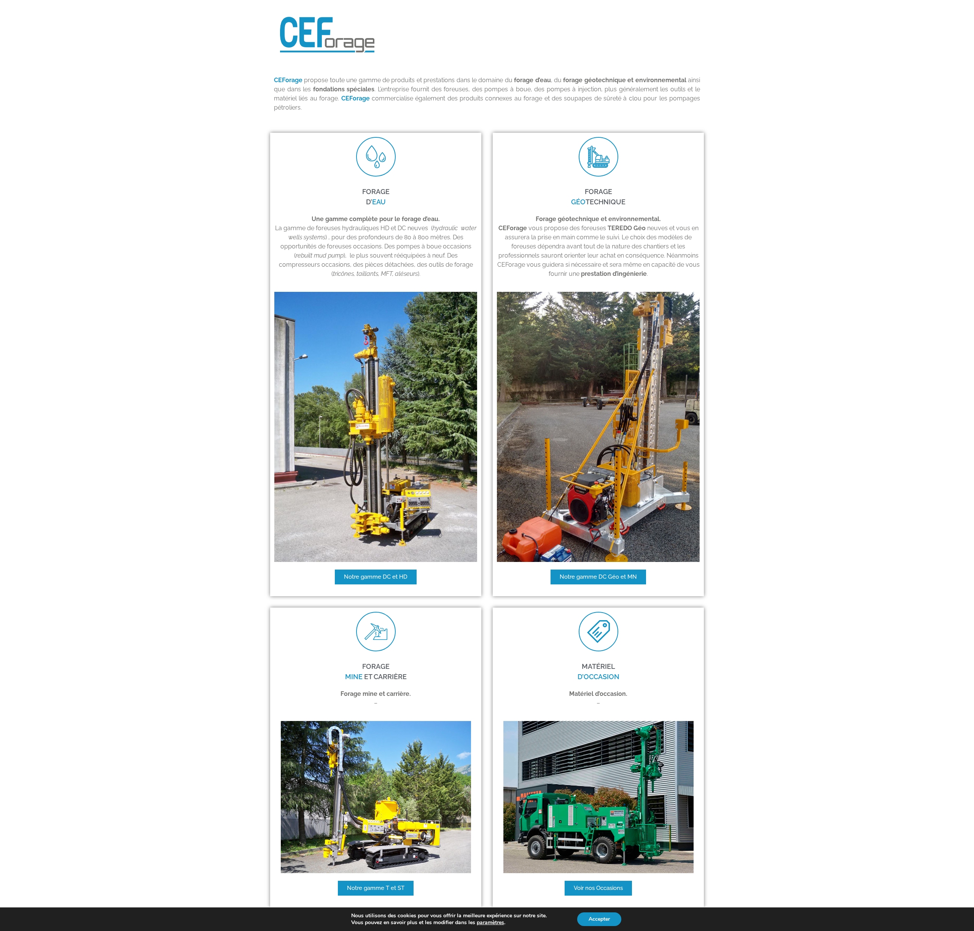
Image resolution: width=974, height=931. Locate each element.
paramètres (490, 922)
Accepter (599, 919)
